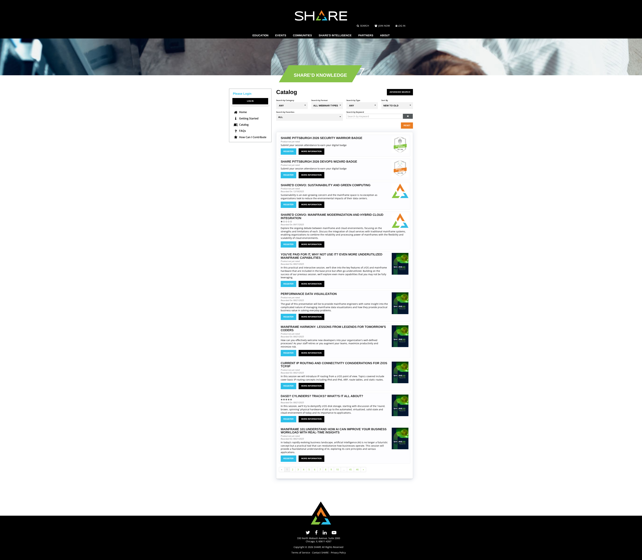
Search (364, 25)
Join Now (384, 25)
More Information (311, 151)
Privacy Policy (338, 552)
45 (350, 469)
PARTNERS (365, 35)
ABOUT (385, 35)
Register (288, 151)
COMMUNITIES (302, 35)
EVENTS (280, 35)
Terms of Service (300, 552)
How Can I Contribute (252, 137)
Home (242, 112)
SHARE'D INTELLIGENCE (335, 35)
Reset (407, 125)
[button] (408, 116)
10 (337, 469)
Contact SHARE (320, 552)
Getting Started (248, 118)
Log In (401, 25)
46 (357, 469)
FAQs (242, 131)
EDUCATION (260, 35)
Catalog (243, 124)
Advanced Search (400, 92)
